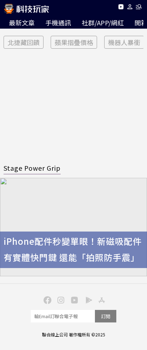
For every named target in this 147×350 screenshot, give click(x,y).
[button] (130, 8)
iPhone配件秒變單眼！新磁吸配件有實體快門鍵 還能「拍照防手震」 (73, 249)
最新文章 (22, 22)
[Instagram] (60, 300)
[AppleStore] (101, 300)
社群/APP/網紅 (103, 22)
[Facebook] (46, 300)
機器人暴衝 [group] (124, 42)
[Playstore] (87, 300)
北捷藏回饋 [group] (23, 42)
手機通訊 (58, 22)
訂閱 (105, 316)
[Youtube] (120, 8)
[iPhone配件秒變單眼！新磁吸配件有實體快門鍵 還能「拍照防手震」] (73, 227)
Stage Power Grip (32, 167)
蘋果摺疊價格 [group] (74, 42)
